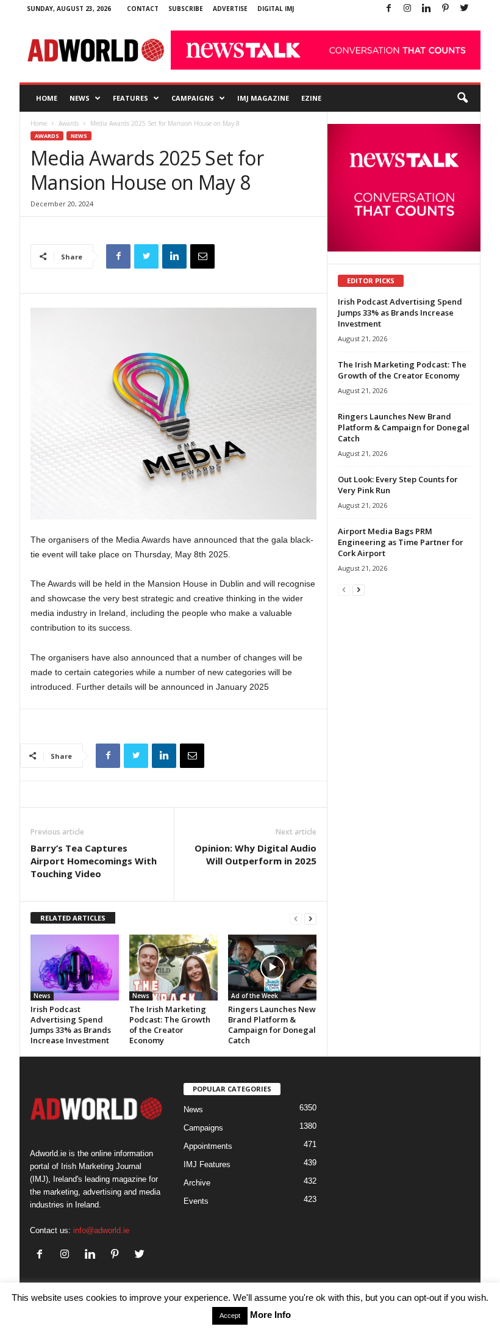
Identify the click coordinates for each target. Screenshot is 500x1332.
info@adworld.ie (101, 1230)
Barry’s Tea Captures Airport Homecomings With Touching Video (93, 861)
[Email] (202, 256)
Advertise (230, 8)
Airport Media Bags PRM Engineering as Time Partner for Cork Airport (400, 542)
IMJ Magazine (263, 98)
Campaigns (192, 98)
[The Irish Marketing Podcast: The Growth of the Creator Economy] (173, 968)
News (80, 98)
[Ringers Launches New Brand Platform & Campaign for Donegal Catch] (272, 968)
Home (46, 98)
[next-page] (310, 918)
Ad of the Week (254, 995)
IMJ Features (207, 1164)
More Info (270, 1314)
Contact (143, 8)
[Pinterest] (445, 9)
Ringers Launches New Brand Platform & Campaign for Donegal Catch (272, 1025)
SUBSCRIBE (185, 8)
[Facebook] (388, 9)
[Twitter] (464, 9)
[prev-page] (296, 918)
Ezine (311, 98)
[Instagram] (407, 9)
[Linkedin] (426, 9)
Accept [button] (230, 1315)
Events (196, 1201)
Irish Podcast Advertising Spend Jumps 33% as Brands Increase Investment (70, 1025)
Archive (197, 1182)
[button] (462, 98)
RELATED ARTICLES (72, 917)
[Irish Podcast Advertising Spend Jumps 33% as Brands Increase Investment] (74, 968)
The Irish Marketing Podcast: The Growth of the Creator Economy (169, 1025)
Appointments (208, 1146)
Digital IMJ (275, 8)
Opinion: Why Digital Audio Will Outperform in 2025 (255, 854)
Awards (69, 123)
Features (130, 98)
